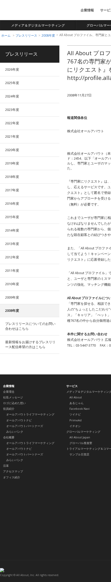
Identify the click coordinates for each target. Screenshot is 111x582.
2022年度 (12, 123)
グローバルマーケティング (83, 431)
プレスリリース (26, 35)
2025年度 (12, 82)
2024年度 (12, 96)
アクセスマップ (13, 471)
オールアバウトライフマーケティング (30, 414)
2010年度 (12, 284)
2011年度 (12, 270)
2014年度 (12, 230)
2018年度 (12, 176)
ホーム (6, 35)
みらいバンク (14, 431)
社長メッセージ (13, 397)
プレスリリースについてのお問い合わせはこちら (30, 326)
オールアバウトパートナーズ (24, 426)
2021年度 (12, 136)
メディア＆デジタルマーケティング (38, 25)
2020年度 (12, 149)
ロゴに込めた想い (14, 403)
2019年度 (12, 163)
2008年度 (48, 35)
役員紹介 (8, 409)
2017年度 (12, 190)
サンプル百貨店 (79, 454)
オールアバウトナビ (19, 420)
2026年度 (12, 69)
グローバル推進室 (80, 443)
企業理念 (8, 392)
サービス (72, 386)
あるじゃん (76, 403)
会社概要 (8, 437)
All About (19, 10)
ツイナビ (75, 414)
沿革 (6, 466)
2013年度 (12, 243)
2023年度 (12, 109)
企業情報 (87, 10)
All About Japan (79, 437)
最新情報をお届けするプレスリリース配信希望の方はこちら (30, 344)
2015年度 (12, 217)
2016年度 (12, 203)
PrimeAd (75, 420)
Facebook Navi (79, 409)
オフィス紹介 (11, 477)
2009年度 (12, 297)
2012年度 (12, 257)
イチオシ (75, 426)
